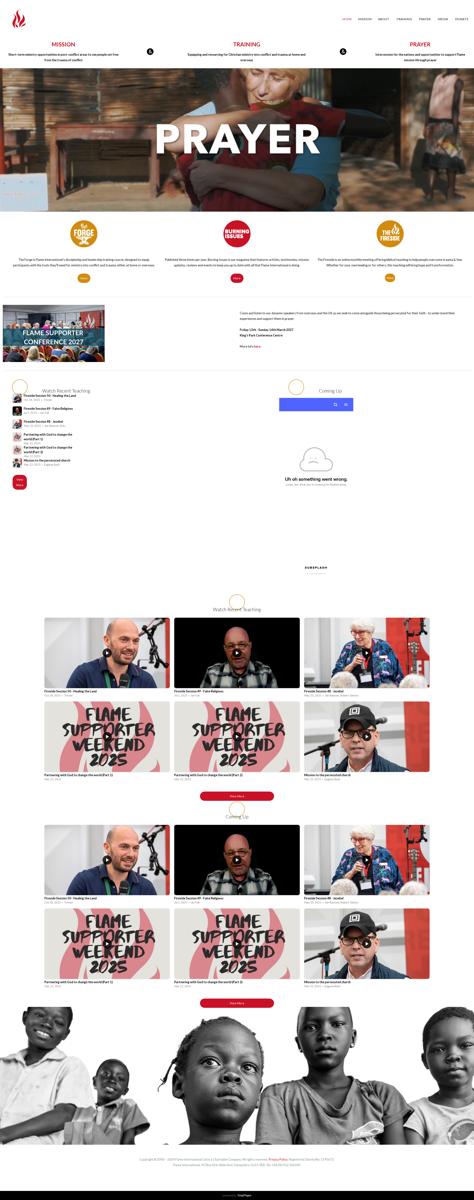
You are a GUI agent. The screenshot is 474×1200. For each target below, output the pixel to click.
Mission (365, 19)
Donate (462, 19)
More (84, 278)
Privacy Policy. (278, 1159)
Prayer (425, 19)
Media (443, 19)
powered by (237, 1195)
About (384, 19)
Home (347, 19)
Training (404, 19)
